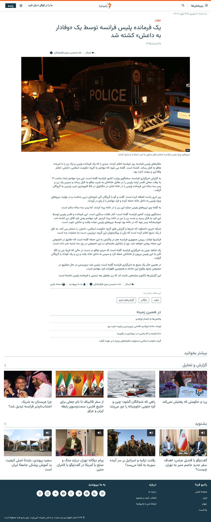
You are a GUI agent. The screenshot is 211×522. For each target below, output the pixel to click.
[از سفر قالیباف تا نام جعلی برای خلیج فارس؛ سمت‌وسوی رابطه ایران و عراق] (80, 384)
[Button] (90, 53)
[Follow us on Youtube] (63, 493)
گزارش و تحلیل (194, 365)
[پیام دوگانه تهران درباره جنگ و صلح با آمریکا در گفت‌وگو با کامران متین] (80, 442)
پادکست (203, 510)
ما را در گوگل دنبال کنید (40, 5)
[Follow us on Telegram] (79, 493)
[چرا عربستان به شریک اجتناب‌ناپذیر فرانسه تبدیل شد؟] (28, 384)
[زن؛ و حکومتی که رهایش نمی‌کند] (183, 384)
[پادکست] (21, 5)
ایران (205, 498)
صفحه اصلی (201, 492)
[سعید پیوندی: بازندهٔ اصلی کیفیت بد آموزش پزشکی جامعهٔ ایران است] (28, 442)
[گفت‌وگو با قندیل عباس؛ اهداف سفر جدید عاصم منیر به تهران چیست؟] (183, 442)
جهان (158, 20)
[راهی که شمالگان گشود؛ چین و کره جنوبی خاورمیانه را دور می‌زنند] (131, 384)
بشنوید (201, 424)
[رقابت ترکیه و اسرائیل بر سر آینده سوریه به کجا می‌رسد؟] (131, 442)
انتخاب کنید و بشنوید (146, 498)
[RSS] (94, 493)
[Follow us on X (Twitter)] (71, 493)
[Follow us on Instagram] (48, 493)
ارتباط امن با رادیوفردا (146, 504)
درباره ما (152, 492)
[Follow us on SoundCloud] (55, 493)
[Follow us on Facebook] (87, 493)
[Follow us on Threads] (40, 493)
